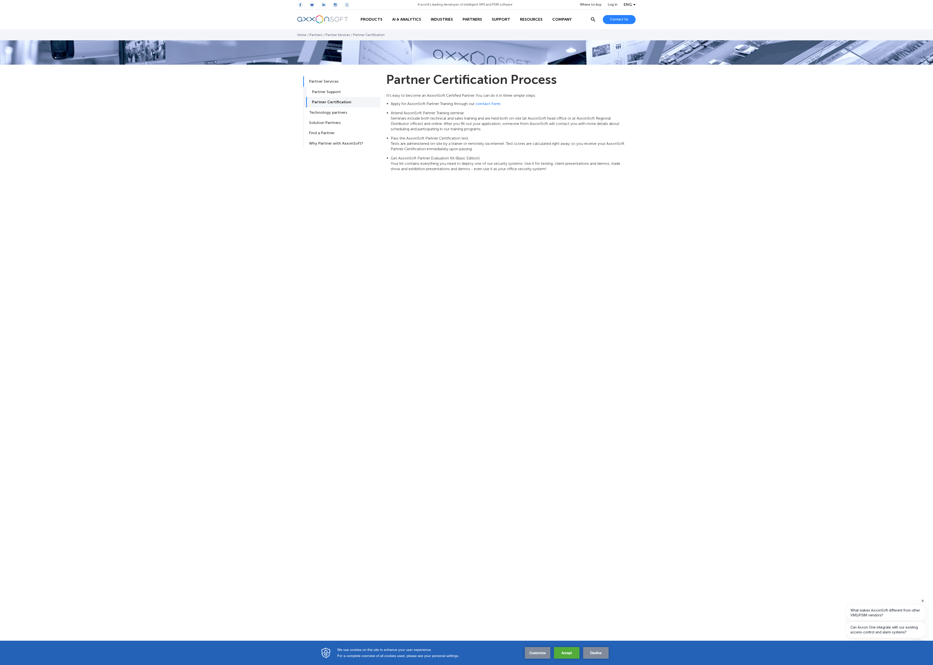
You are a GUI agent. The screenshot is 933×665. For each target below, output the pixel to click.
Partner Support (326, 91)
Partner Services (338, 35)
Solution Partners (325, 122)
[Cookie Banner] (466, 653)
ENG (628, 4)
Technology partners (328, 112)
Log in (612, 5)
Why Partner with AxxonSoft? (336, 143)
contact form (488, 103)
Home (301, 35)
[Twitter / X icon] (347, 5)
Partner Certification (331, 102)
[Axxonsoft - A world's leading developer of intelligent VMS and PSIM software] (326, 19)
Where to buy (590, 5)
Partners (316, 35)
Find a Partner (322, 133)
